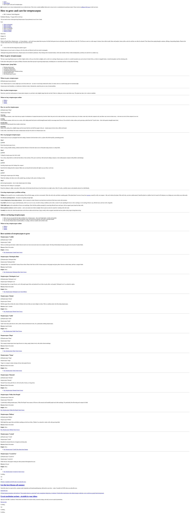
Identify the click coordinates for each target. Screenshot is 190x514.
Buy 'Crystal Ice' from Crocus (14, 471)
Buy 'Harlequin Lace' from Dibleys (15, 291)
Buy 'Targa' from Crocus (13, 370)
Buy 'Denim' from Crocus (13, 311)
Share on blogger (8, 29)
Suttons (5, 103)
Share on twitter (7, 25)
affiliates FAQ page (85, 7)
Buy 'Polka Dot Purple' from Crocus (12, 410)
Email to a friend (7, 31)
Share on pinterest (8, 27)
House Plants (7, 3)
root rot (88, 195)
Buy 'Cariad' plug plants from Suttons (16, 449)
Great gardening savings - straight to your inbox (19, 496)
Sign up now (4, 502)
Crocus (5, 101)
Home (5, 1)
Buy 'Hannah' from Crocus (13, 390)
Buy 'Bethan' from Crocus (10, 429)
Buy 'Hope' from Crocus (13, 351)
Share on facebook (8, 24)
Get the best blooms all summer (13, 485)
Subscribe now (4, 490)
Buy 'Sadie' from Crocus (13, 331)
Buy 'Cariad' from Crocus (13, 252)
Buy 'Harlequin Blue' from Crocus (15, 272)
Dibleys (5, 100)
